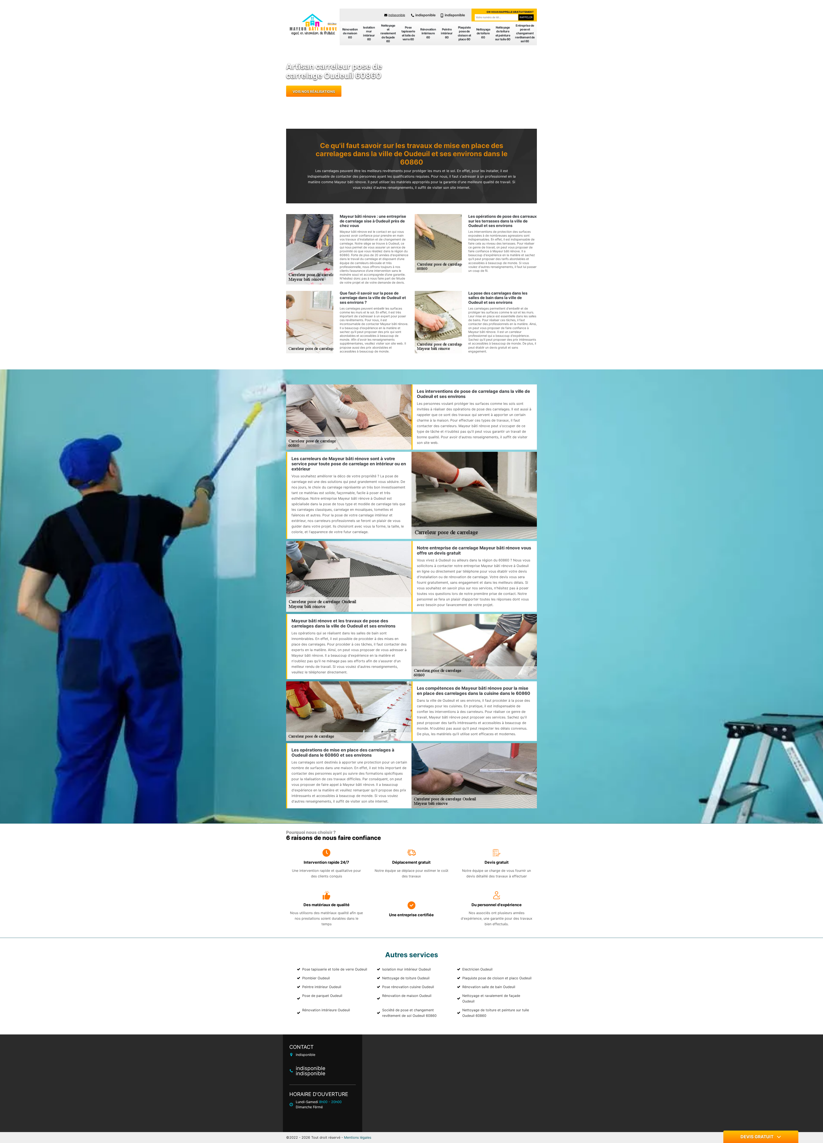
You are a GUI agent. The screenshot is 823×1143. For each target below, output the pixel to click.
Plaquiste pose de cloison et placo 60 (464, 33)
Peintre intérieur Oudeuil (321, 987)
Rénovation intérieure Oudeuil (326, 1010)
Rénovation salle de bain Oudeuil (488, 987)
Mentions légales (357, 1137)
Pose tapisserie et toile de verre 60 (408, 33)
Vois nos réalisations (314, 91)
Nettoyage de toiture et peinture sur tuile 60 (503, 33)
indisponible (396, 15)
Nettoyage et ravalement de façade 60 (388, 33)
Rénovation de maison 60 (350, 33)
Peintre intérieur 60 (447, 33)
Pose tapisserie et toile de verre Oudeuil (334, 969)
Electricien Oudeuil (477, 969)
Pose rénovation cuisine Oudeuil (408, 987)
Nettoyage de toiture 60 (483, 33)
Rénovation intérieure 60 (428, 33)
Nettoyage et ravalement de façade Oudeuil (491, 998)
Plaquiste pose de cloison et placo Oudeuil (497, 978)
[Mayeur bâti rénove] (313, 24)
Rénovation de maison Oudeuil (406, 995)
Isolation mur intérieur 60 (369, 33)
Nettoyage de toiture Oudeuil (406, 978)
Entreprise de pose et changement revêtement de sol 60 (525, 33)
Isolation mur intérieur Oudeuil (406, 969)
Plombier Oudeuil (316, 978)
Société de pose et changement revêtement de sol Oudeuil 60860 (409, 1013)
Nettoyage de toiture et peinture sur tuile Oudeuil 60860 (495, 1013)
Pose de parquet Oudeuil (322, 995)
